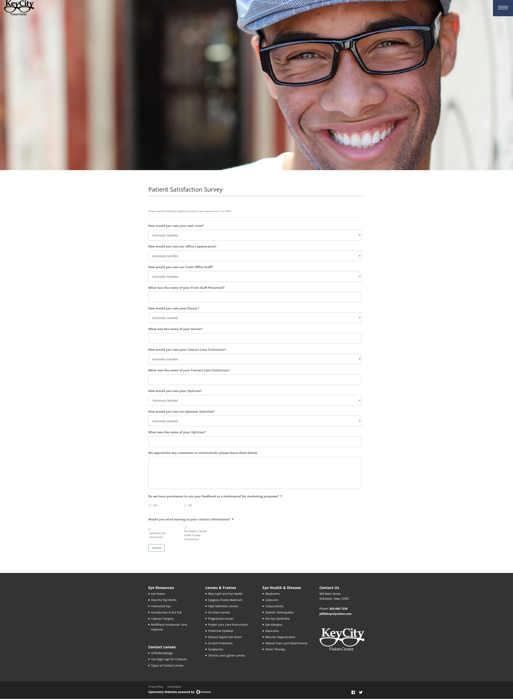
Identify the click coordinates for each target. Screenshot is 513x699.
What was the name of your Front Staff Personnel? (186, 288)
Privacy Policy (155, 686)
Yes (155, 505)
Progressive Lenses (221, 618)
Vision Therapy (275, 649)
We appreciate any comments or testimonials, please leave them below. (203, 453)
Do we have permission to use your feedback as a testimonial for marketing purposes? (215, 496)
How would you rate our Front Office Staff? (180, 267)
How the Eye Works (164, 600)
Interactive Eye (161, 606)
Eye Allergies (273, 624)
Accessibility (174, 686)
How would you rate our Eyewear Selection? (181, 411)
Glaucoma (272, 631)
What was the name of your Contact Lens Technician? (188, 370)
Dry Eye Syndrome (277, 618)
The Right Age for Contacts (169, 659)
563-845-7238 (338, 608)
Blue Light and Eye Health (225, 594)
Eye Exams (158, 594)
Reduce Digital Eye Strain (225, 637)
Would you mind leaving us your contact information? (190, 519)
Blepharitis (272, 594)
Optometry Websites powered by (171, 692)
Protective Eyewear (220, 631)
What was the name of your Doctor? (175, 329)
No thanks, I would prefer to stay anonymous (195, 535)
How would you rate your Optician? (175, 391)
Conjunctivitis (274, 606)
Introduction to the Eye (166, 612)
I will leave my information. (157, 535)
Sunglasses (215, 649)
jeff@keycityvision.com (335, 614)
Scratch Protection (220, 643)
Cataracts (271, 600)
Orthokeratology (162, 653)
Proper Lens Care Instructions (228, 624)
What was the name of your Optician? (177, 432)
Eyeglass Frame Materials (225, 600)
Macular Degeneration (280, 637)
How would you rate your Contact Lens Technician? (187, 350)
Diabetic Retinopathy (279, 612)
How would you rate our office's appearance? (182, 246)
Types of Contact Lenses (167, 665)
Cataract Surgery (162, 618)
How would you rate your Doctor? (173, 308)
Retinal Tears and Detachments (286, 643)
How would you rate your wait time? (176, 226)
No (190, 505)
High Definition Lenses (223, 606)
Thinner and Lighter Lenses (226, 655)
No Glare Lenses (219, 612)
